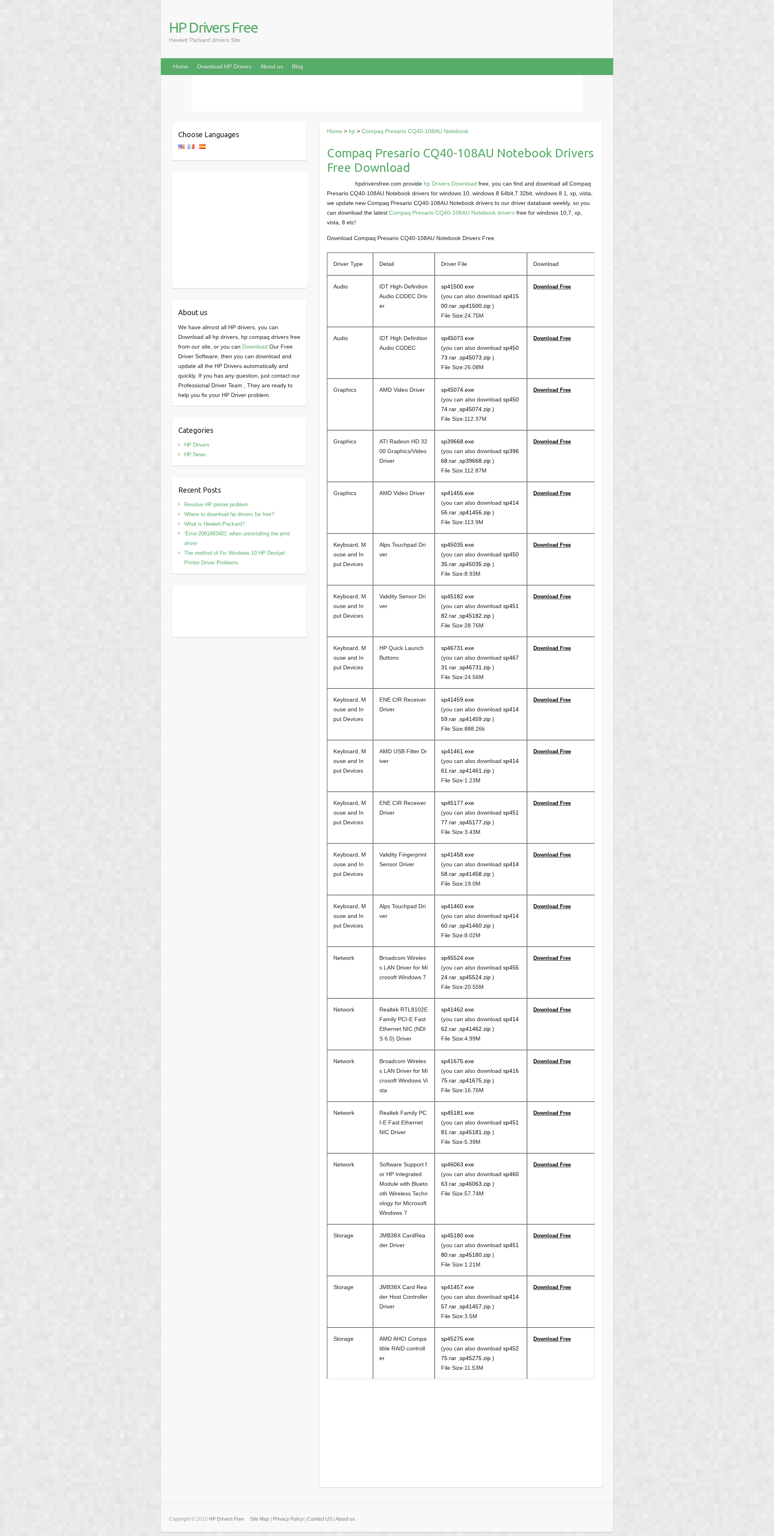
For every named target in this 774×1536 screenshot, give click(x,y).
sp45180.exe (457, 1235)
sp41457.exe (457, 1287)
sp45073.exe (457, 338)
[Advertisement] (387, 93)
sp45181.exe (457, 1113)
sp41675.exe (457, 1061)
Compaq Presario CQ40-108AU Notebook (415, 131)
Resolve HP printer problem (216, 505)
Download (255, 346)
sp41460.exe (457, 906)
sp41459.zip (475, 719)
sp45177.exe (457, 803)
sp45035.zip (475, 564)
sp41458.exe (457, 854)
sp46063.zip (475, 1184)
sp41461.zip (475, 770)
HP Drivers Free (213, 27)
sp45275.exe (457, 1338)
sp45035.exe (457, 544)
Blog (297, 66)
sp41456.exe (457, 493)
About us (271, 66)
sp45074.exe (457, 390)
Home (180, 66)
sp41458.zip (475, 874)
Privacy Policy (288, 1519)
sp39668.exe (457, 441)
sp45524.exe (457, 958)
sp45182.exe (457, 596)
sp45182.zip (475, 615)
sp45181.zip (475, 1132)
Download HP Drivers (224, 66)
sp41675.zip (475, 1080)
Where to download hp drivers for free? (229, 514)
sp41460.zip (475, 925)
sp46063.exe (457, 1164)
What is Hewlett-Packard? (214, 524)
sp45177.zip (475, 822)
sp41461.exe (457, 751)
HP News (195, 454)
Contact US (319, 1519)
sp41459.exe (457, 699)
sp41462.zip (475, 1029)
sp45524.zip (475, 977)
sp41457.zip (475, 1306)
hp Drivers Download (450, 183)
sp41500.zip (475, 306)
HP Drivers (197, 445)
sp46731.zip (475, 667)
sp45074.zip (475, 409)
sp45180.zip (475, 1255)
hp (352, 131)
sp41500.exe (457, 286)
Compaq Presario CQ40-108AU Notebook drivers (452, 212)
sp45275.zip (475, 1358)
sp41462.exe (457, 1009)
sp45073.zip (475, 357)
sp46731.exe (457, 648)
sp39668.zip (475, 461)
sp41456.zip (475, 512)
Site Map (259, 1519)
